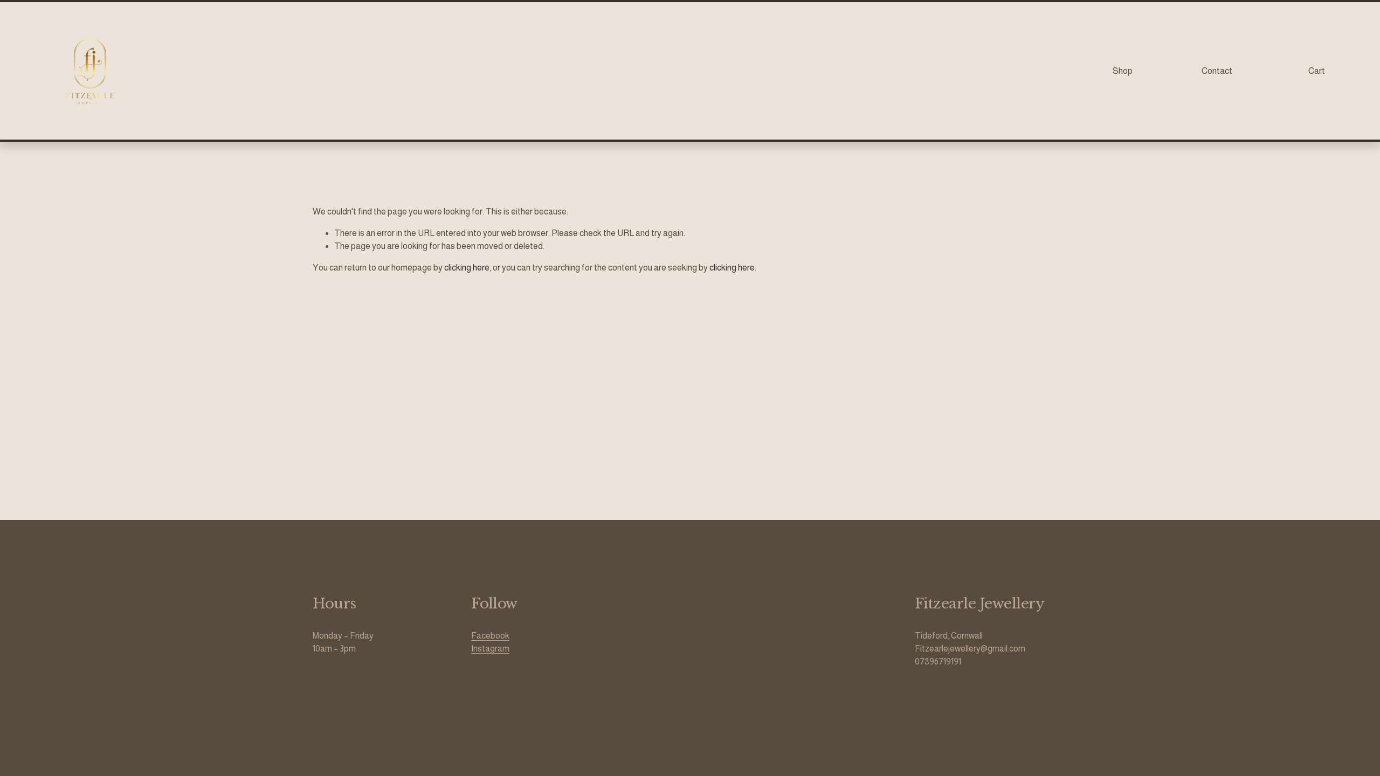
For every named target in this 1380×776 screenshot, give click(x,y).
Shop (1123, 70)
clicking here (466, 267)
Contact (1217, 70)
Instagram (490, 648)
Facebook (490, 635)
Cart (1316, 70)
